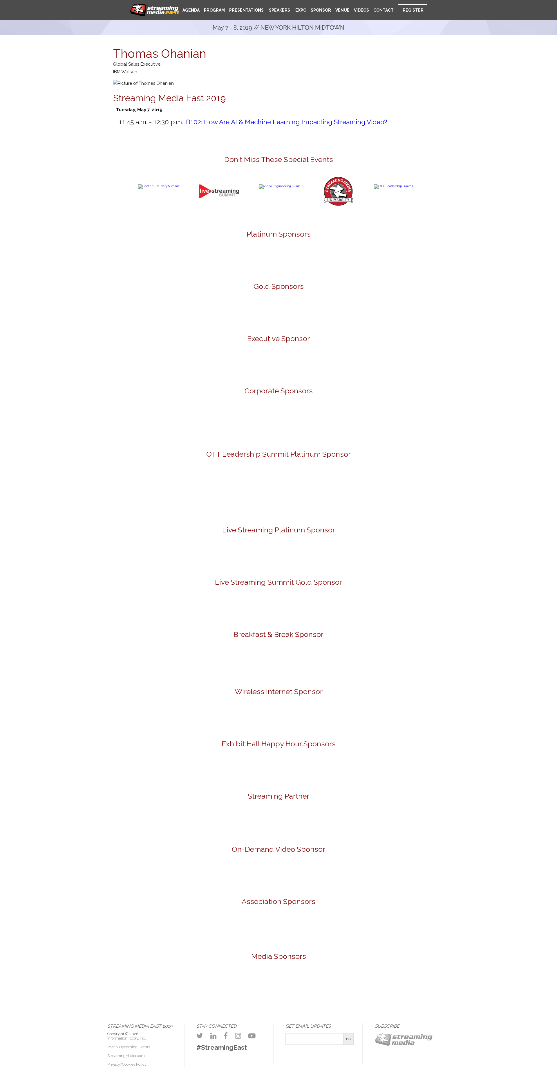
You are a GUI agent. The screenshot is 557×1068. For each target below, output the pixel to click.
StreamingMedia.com (126, 1055)
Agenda (191, 10)
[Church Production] (79, 988)
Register (413, 10)
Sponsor (321, 10)
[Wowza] (448, 422)
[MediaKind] (245, 257)
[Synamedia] (312, 422)
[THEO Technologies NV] (414, 310)
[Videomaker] (478, 988)
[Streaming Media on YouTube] (252, 1036)
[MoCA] (123, 988)
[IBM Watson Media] (177, 422)
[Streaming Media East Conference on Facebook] (226, 1036)
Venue (342, 10)
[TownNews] (346, 491)
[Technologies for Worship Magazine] (434, 988)
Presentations (246, 10)
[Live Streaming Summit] (219, 212)
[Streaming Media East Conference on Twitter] (199, 1036)
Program (214, 10)
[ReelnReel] (256, 988)
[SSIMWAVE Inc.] (346, 310)
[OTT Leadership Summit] (393, 186)
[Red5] (312, 257)
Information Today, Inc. (126, 1038)
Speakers (279, 10)
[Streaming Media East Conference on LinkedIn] (213, 1036)
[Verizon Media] (380, 422)
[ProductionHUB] (212, 988)
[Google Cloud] (278, 364)
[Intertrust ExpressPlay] (143, 310)
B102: (286, 122)
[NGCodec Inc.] (278, 554)
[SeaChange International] (278, 310)
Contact (383, 10)
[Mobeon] (278, 822)
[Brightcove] (278, 873)
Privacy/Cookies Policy (127, 1064)
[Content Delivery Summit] (158, 186)
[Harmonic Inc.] (110, 422)
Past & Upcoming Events (128, 1047)
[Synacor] (245, 422)
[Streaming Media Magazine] (300, 988)
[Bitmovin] (76, 310)
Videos (361, 10)
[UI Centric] (481, 310)
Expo (300, 10)
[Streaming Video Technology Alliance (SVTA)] (312, 929)
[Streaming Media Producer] (389, 988)
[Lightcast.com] (211, 310)
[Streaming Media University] (338, 204)
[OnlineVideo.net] (167, 988)
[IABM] (245, 929)
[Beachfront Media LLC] (211, 491)
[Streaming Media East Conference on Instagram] (238, 1036)
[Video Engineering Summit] (281, 186)
